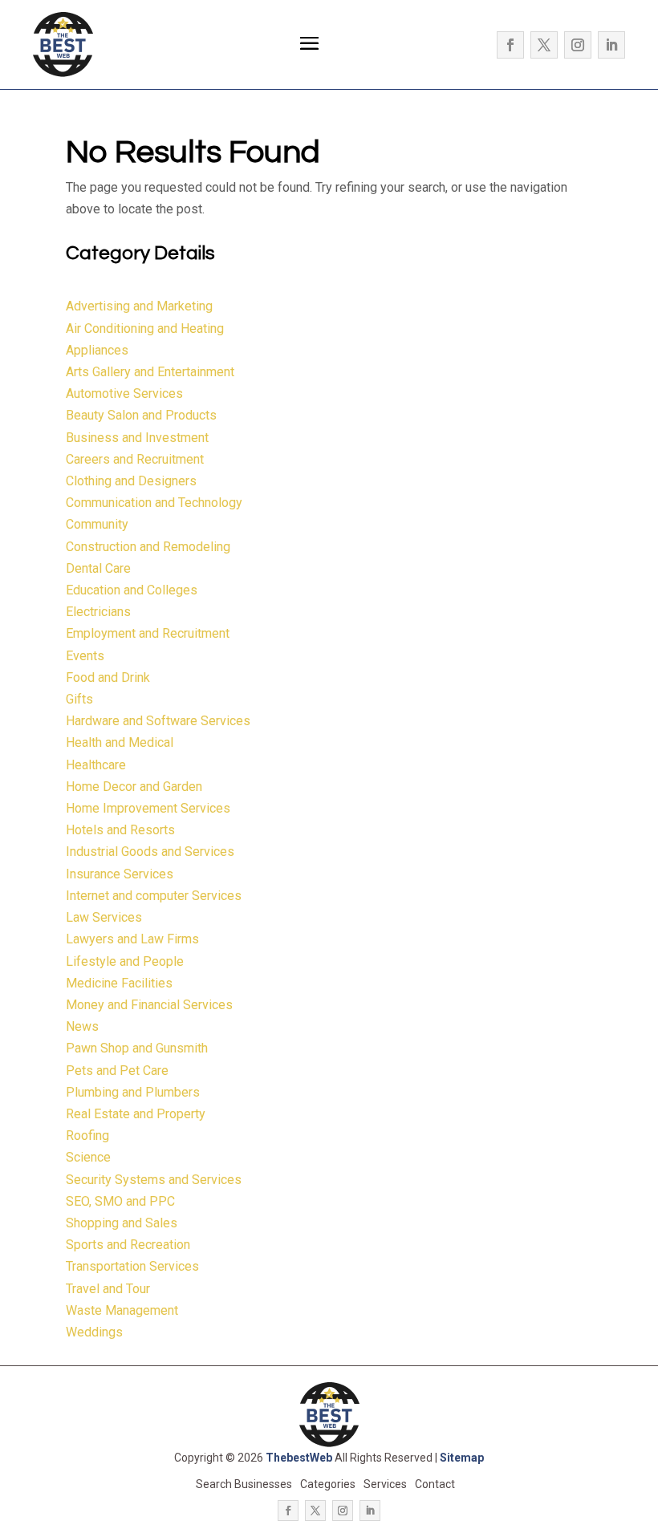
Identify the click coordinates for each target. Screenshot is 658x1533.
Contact (435, 1484)
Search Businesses (244, 1484)
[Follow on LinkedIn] (611, 45)
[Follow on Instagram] (577, 45)
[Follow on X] (544, 45)
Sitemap (462, 1457)
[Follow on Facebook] (510, 45)
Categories (327, 1484)
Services (385, 1484)
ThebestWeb (299, 1457)
